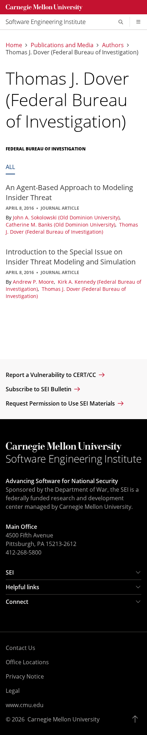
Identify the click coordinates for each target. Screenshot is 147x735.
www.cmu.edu (25, 705)
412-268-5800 (23, 552)
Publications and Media (62, 45)
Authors (113, 45)
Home (14, 45)
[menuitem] (48, 22)
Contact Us (20, 648)
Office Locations (27, 662)
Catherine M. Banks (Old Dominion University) (61, 224)
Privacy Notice (25, 676)
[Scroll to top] (136, 719)
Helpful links (22, 587)
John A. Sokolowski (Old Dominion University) (67, 217)
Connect (17, 602)
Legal (13, 691)
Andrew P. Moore (34, 281)
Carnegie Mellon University (63, 719)
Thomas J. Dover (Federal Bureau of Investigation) (72, 228)
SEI (10, 572)
